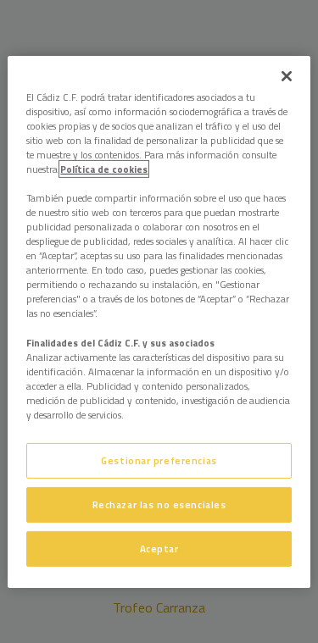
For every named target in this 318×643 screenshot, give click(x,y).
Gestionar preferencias (159, 460)
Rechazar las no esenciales (159, 504)
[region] (159, 321)
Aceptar (159, 548)
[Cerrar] (286, 75)
